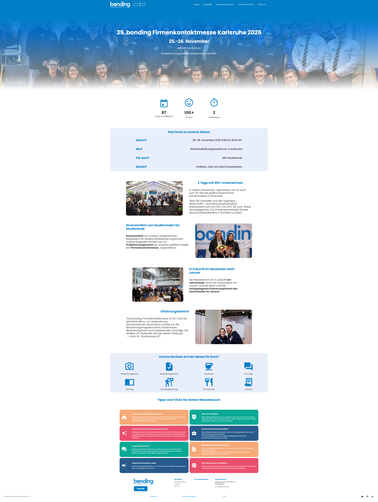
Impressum (153, 496)
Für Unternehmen (246, 4)
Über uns (262, 4)
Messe (196, 4)
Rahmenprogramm (225, 4)
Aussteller (207, 4)
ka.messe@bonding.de (222, 487)
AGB (224, 496)
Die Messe (178, 479)
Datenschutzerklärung (189, 496)
